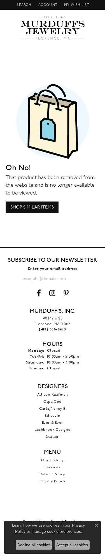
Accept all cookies (72, 545)
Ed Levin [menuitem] (52, 416)
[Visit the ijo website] (52, 504)
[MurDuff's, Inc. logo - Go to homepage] (52, 28)
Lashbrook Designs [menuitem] (52, 430)
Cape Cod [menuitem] (52, 402)
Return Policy (52, 474)
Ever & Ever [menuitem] (52, 423)
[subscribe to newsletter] (78, 279)
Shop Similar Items (32, 207)
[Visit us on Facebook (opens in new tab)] (39, 293)
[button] (23, 5)
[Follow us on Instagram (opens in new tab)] (52, 293)
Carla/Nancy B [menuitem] (52, 409)
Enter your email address (52, 268)
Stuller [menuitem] (52, 437)
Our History (52, 460)
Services (52, 467)
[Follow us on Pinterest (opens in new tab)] (66, 293)
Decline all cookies (33, 545)
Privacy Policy (52, 481)
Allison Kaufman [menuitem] (52, 395)
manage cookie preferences (56, 531)
